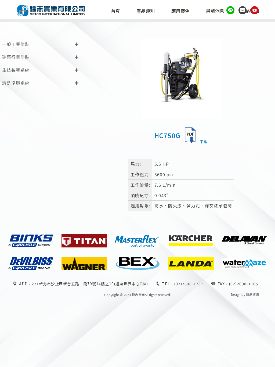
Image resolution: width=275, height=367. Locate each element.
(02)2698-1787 (188, 283)
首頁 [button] (115, 11)
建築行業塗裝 (16, 57)
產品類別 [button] (145, 11)
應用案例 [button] (180, 11)
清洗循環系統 (16, 83)
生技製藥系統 (16, 70)
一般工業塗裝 (16, 44)
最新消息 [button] (215, 11)
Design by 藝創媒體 (245, 294)
